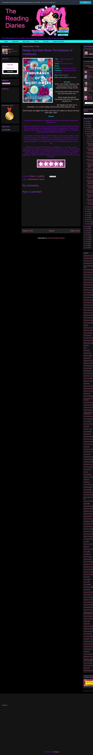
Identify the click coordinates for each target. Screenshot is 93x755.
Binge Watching (88, 343)
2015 (87, 241)
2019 (87, 232)
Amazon (65, 75)
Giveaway (86, 469)
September (89, 206)
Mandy (11, 49)
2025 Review (87, 327)
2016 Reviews (87, 290)
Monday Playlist (88, 513)
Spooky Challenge (88, 597)
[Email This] (50, 176)
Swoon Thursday (88, 616)
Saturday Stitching (88, 592)
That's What (87, 633)
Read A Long (87, 556)
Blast (85, 345)
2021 (87, 228)
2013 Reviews (87, 274)
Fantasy (86, 446)
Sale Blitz (86, 589)
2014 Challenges (88, 277)
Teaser (85, 623)
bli (84, 348)
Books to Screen (88, 391)
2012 (87, 247)
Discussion (86, 434)
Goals (85, 472)
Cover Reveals (87, 424)
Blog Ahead (87, 353)
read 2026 (86, 554)
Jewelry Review (88, 492)
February (89, 221)
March (88, 219)
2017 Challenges (88, 292)
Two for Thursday (88, 654)
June (88, 213)
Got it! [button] (85, 2)
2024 (87, 125)
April (88, 217)
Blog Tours (86, 355)
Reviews (46, 41)
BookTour (86, 393)
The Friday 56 (87, 636)
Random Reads (88, 549)
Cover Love (86, 421)
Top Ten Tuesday (88, 644)
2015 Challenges (88, 282)
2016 (87, 239)
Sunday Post (87, 604)
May (88, 215)
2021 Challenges (88, 310)
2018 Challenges (88, 297)
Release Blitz (87, 569)
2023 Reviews (33, 179)
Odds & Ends (87, 536)
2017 (87, 237)
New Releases (87, 534)
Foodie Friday (87, 459)
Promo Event (87, 544)
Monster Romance (88, 518)
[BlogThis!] (51, 176)
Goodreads (72, 77)
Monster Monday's (88, 516)
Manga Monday (87, 506)
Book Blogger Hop (88, 370)
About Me (15, 41)
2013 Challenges (88, 272)
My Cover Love (87, 529)
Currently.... (86, 429)
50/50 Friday (87, 335)
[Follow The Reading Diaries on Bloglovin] (6, 84)
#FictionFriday (87, 260)
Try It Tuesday (87, 649)
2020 (87, 230)
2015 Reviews (87, 284)
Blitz (85, 350)
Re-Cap (86, 551)
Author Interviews (58, 41)
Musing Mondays (88, 523)
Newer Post (28, 231)
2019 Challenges (88, 302)
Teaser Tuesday (88, 626)
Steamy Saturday (88, 602)
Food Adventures (88, 456)
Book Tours (86, 378)
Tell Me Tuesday (88, 631)
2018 (87, 235)
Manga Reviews (88, 508)
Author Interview (88, 340)
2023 (87, 127)
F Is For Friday (87, 444)
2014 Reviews (87, 279)
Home (6, 41)
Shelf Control (87, 594)
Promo (85, 541)
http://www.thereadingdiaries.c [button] (48, 2)
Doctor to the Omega (90, 83)
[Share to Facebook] (54, 176)
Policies (36, 41)
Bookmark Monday (88, 388)
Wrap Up (86, 668)
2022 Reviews (87, 315)
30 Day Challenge (88, 332)
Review (42, 179)
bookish (86, 383)
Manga (85, 503)
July (88, 211)
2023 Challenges (88, 317)
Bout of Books (87, 396)
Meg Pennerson (87, 79)
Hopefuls (86, 482)
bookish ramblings (88, 386)
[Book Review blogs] (9, 121)
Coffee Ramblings (88, 410)
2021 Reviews (87, 312)
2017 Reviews (87, 295)
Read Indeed (87, 559)
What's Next (87, 663)
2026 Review (87, 330)
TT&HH (86, 651)
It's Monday (86, 487)
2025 (87, 123)
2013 (87, 245)
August (88, 209)
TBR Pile (86, 621)
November (89, 131)
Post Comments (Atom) (56, 238)
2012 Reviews (87, 269)
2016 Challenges (88, 287)
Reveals (86, 579)
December (89, 129)
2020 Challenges (88, 307)
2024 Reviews (87, 322)
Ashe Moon (90, 84)
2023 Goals (26, 41)
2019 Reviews (87, 305)
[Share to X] (52, 176)
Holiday (86, 479)
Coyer (85, 426)
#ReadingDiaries (88, 263)
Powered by (7, 75)
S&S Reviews (87, 587)
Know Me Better (88, 494)
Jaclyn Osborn (87, 93)
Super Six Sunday (88, 609)
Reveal (85, 577)
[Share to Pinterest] (55, 176)
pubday (85, 546)
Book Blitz (86, 368)
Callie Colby (90, 98)
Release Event (87, 574)
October (89, 133)
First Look (86, 454)
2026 (87, 121)
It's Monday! (87, 489)
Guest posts (87, 474)
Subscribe (10, 71)
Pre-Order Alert (87, 539)
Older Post (75, 231)
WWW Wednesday (88, 670)
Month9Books (87, 521)
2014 (87, 243)
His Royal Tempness (89, 97)
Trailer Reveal (87, 646)
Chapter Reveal (88, 405)
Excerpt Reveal (87, 441)
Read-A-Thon (87, 561)
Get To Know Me (88, 467)
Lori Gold (89, 72)
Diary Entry (86, 431)
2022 (87, 226)
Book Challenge (88, 373)
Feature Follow (87, 449)
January (89, 223)
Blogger (56, 752)
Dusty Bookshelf (88, 436)
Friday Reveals (87, 462)
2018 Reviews (87, 300)
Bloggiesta (86, 358)
